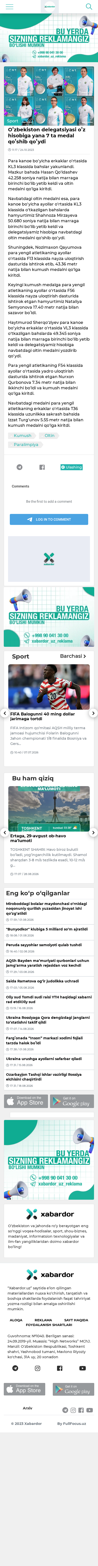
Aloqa (16, 1320)
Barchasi (71, 656)
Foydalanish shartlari (49, 1325)
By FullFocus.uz (71, 1423)
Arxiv (27, 1408)
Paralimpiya (26, 444)
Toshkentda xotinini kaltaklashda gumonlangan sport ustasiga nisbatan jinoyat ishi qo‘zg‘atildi (46, 841)
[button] (4, 737)
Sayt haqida (76, 1320)
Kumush (22, 435)
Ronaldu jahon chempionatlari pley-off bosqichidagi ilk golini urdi (48, 716)
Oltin (50, 435)
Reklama (43, 1320)
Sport (12, 121)
